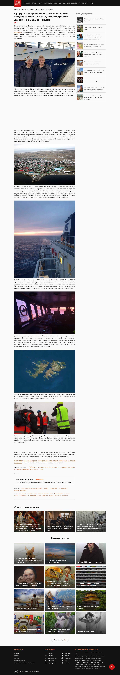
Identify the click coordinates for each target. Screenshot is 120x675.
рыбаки (45, 495)
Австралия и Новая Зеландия (42, 9)
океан (46, 493)
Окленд (52, 493)
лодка (40, 493)
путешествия (63, 488)
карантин (22, 493)
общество (53, 488)
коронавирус (32, 493)
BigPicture (25, 9)
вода (46, 488)
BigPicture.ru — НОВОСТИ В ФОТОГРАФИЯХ (88, 653)
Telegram (39, 479)
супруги (58, 495)
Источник (16, 473)
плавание (22, 495)
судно (51, 495)
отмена (66, 493)
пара (16, 495)
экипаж (65, 495)
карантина (18, 32)
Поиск (97, 3)
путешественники (34, 495)
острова (60, 493)
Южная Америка (20, 490)
